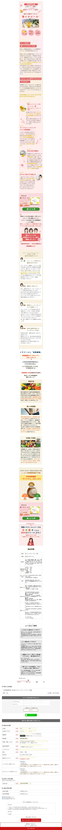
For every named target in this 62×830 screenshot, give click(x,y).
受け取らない (24, 763)
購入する (30, 209)
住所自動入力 (22, 735)
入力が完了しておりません (31, 820)
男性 (26, 752)
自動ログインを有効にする (31, 707)
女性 (22, 752)
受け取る (23, 761)
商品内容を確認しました (8, 797)
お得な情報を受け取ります (9, 798)
